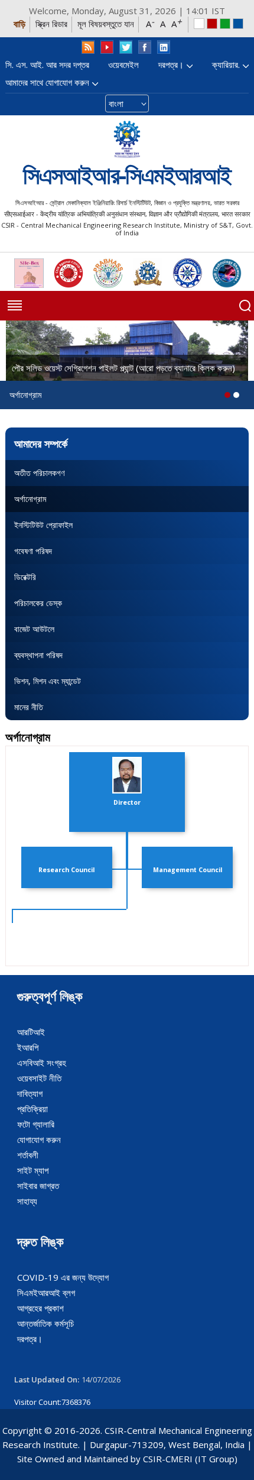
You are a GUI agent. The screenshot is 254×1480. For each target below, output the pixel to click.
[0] (227, 395)
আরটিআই (31, 1032)
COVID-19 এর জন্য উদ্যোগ (63, 1277)
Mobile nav (15, 305)
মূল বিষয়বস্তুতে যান (105, 24)
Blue (238, 23)
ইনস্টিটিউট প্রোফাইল (43, 524)
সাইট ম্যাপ (32, 1170)
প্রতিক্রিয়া (32, 1109)
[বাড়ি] (127, 139)
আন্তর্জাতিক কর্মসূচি (45, 1323)
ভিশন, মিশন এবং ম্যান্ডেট (47, 680)
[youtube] (106, 47)
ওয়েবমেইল (123, 64)
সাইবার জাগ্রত (38, 1185)
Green (225, 23)
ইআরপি (27, 1047)
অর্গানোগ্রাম (30, 498)
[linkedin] (163, 47)
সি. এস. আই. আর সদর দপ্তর (47, 64)
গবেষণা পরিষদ (33, 550)
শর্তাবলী (27, 1155)
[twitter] (125, 47)
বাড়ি (19, 24)
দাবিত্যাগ (30, 1093)
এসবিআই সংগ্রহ (41, 1062)
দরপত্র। (171, 64)
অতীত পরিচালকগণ (39, 472)
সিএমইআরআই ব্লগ (46, 1292)
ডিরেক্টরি (25, 576)
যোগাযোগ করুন (39, 1139)
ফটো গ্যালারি (35, 1124)
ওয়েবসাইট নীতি (39, 1078)
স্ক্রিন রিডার (51, 24)
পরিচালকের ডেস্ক (38, 602)
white (199, 23)
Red (212, 23)
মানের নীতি (28, 707)
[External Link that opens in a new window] (29, 273)
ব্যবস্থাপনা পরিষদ (38, 654)
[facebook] (144, 47)
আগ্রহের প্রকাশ (40, 1308)
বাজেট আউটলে (34, 628)
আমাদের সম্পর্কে (40, 443)
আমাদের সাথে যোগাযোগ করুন (47, 82)
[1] (236, 395)
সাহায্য (27, 1201)
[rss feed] (88, 47)
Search (245, 306)
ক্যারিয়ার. (226, 64)
